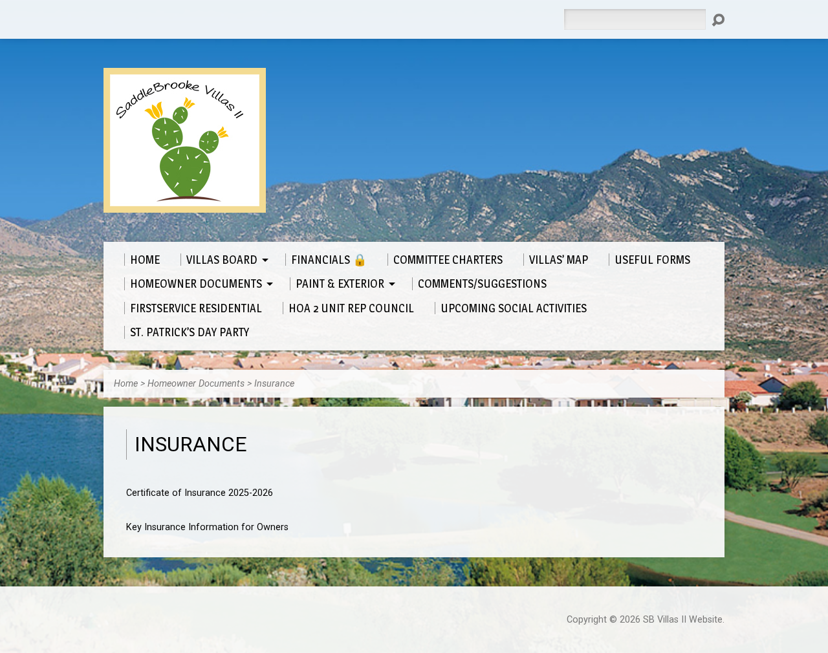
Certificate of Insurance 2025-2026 (199, 492)
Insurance (274, 383)
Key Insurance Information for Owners (207, 527)
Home (126, 383)
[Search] (718, 20)
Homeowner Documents (196, 383)
